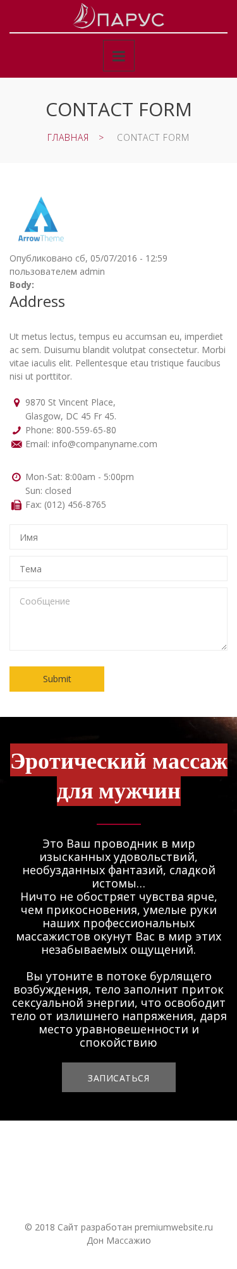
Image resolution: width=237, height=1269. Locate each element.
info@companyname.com (104, 444)
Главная (68, 137)
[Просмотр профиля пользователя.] (41, 195)
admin (92, 271)
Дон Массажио (119, 1240)
